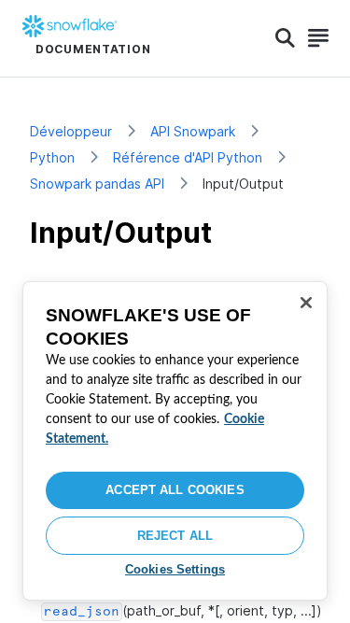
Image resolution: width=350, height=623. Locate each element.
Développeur (71, 131)
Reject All (175, 536)
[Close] (306, 302)
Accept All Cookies (174, 490)
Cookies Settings (175, 569)
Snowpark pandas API (97, 183)
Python (52, 157)
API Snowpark (192, 131)
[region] (175, 441)
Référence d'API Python (187, 157)
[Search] (285, 38)
